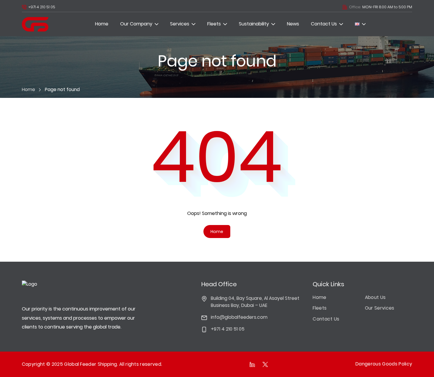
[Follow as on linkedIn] (252, 364)
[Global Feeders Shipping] (35, 24)
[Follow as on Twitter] (265, 364)
